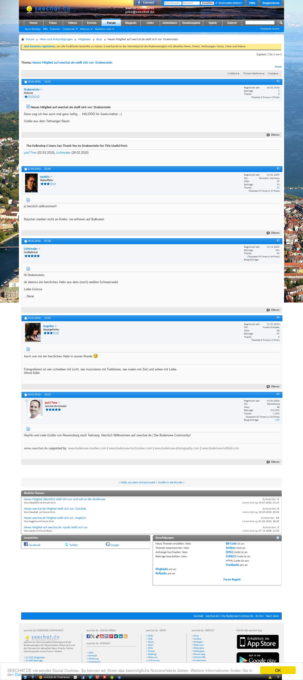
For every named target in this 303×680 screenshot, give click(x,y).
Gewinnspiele (191, 23)
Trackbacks (232, 565)
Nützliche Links (103, 29)
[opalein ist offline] (31, 182)
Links (150, 23)
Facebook (34, 545)
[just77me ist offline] (34, 408)
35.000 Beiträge (34, 660)
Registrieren (271, 3)
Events (92, 23)
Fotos (53, 23)
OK (278, 670)
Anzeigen (198, 642)
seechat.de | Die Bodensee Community (229, 616)
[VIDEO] (231, 556)
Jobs (91, 652)
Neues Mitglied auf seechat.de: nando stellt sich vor (56, 527)
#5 (278, 394)
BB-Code (231, 543)
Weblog (152, 654)
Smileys (231, 548)
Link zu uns (154, 660)
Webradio (198, 648)
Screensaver (199, 660)
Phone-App (199, 654)
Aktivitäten (169, 23)
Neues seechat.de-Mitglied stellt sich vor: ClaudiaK (55, 508)
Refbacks (161, 573)
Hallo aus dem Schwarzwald (138, 482)
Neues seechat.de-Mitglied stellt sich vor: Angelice (55, 518)
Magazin (130, 23)
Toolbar (197, 639)
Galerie (232, 23)
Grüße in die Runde (170, 482)
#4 (278, 317)
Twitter (73, 545)
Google (114, 545)
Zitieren (275, 135)
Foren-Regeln (232, 579)
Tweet (278, 66)
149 (277, 420)
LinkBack (232, 73)
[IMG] (229, 552)
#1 (278, 81)
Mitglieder (84, 39)
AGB (150, 639)
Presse (151, 651)
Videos (72, 23)
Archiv (259, 616)
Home (34, 23)
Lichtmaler (63, 152)
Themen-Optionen (252, 73)
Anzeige (272, 73)
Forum (111, 23)
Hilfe (252, 3)
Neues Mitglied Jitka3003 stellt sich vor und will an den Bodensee (64, 499)
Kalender (55, 29)
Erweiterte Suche (270, 28)
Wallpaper (199, 651)
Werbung (93, 659)
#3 (278, 240)
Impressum (94, 662)
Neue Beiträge (33, 29)
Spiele (213, 23)
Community (69, 29)
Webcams (198, 645)
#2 (278, 168)
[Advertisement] (151, 598)
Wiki (150, 648)
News (151, 642)
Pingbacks (162, 569)
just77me (30, 152)
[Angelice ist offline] (33, 332)
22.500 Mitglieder (35, 657)
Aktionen (85, 29)
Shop (196, 636)
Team (150, 645)
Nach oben (272, 616)
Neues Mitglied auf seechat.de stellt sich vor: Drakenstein (72, 63)
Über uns (152, 657)
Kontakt (199, 616)
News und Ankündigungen (56, 39)
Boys (99, 39)
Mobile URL (199, 657)
